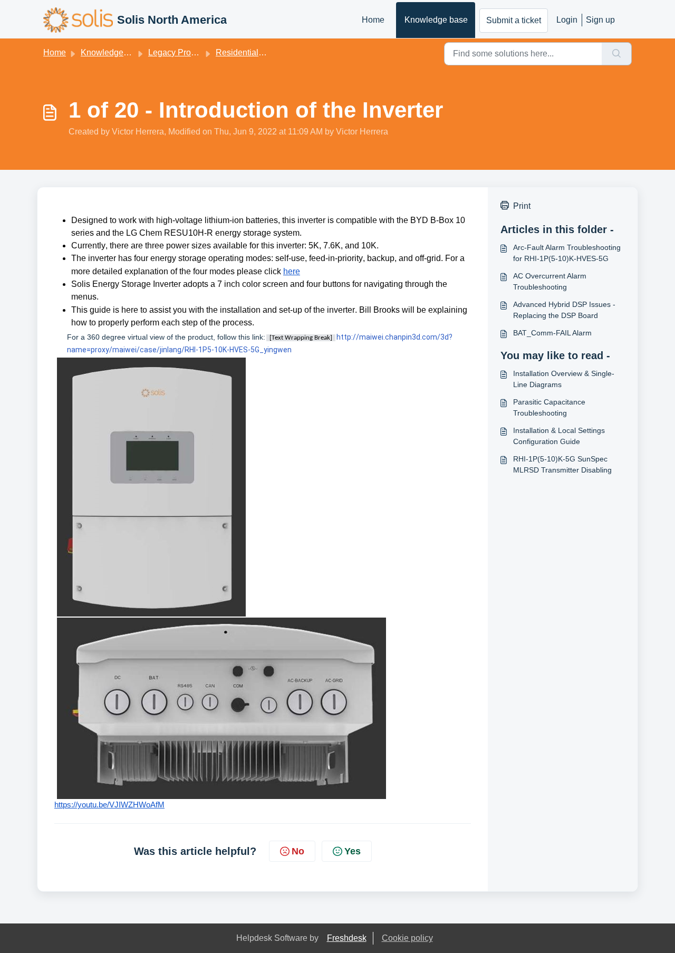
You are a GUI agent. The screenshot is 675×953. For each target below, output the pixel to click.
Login (566, 19)
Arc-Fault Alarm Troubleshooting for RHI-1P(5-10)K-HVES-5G (567, 253)
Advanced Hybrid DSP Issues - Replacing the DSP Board (564, 310)
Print (522, 205)
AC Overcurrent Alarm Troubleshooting (549, 281)
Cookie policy (407, 937)
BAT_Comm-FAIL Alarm (552, 333)
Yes (352, 851)
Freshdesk (347, 937)
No (298, 851)
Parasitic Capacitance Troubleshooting (549, 407)
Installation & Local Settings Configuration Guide (559, 436)
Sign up (600, 19)
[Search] (617, 53)
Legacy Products (179, 52)
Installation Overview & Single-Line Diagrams (563, 379)
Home (373, 19)
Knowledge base (436, 19)
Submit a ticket (513, 20)
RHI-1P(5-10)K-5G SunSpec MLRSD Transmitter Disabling (562, 464)
